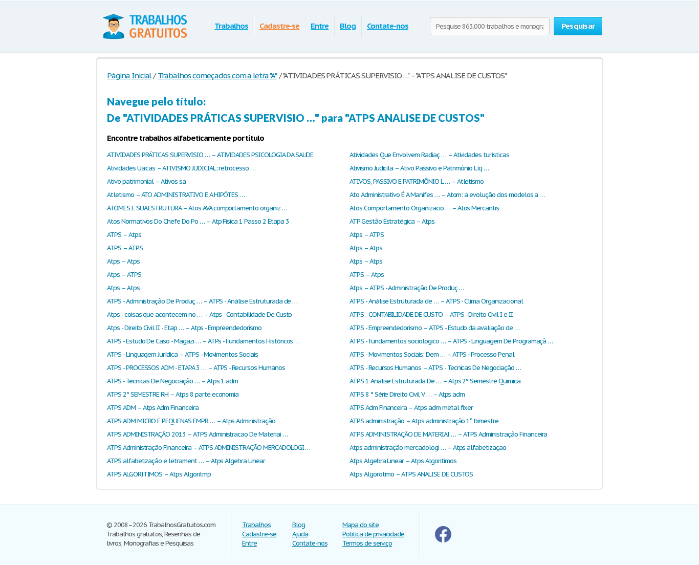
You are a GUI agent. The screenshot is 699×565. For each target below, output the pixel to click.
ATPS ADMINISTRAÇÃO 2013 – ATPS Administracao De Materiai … (197, 434)
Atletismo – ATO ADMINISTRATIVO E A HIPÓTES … (176, 194)
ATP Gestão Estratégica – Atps (392, 221)
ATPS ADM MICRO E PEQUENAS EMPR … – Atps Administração (191, 421)
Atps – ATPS (367, 234)
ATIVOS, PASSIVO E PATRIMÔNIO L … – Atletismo (417, 181)
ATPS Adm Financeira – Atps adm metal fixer (411, 407)
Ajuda (300, 534)
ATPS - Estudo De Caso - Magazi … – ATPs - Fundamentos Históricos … (203, 341)
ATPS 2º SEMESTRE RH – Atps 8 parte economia (172, 394)
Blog (348, 26)
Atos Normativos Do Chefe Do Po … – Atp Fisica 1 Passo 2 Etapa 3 (198, 221)
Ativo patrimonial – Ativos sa (146, 181)
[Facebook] (443, 540)
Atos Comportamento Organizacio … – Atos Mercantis (424, 208)
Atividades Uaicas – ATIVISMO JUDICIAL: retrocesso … (181, 168)
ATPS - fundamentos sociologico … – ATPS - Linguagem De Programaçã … (451, 341)
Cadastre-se (279, 26)
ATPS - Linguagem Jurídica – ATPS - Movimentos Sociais (182, 354)
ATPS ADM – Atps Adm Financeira (153, 407)
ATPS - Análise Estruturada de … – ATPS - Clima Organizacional (436, 301)
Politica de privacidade (373, 534)
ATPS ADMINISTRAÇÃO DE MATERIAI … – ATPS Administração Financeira (448, 434)
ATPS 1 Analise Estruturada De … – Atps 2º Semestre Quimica (435, 381)
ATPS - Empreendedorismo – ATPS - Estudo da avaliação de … (434, 327)
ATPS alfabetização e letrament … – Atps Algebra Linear (186, 461)
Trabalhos (231, 26)
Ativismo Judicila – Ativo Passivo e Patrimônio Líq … (419, 168)
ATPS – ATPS (125, 248)
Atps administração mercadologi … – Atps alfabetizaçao (428, 447)
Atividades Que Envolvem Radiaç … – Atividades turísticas (429, 154)
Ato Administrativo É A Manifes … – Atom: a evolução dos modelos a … (447, 194)
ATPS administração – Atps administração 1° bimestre (424, 421)
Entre (320, 26)
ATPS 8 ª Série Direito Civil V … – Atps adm (407, 394)
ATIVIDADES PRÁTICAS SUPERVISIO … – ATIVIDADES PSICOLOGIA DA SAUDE (210, 154)
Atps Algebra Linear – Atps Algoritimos (403, 461)
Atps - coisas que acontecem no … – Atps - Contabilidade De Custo (199, 314)
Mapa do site (360, 524)
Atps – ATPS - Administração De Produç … (407, 288)
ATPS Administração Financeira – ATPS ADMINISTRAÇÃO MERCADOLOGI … (208, 447)
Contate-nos (387, 26)
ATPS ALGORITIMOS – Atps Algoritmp (159, 474)
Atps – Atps (366, 248)
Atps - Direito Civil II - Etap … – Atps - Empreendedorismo (184, 327)
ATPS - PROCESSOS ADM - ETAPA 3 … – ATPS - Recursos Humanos (196, 367)
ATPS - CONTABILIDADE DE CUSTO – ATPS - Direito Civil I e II (431, 314)
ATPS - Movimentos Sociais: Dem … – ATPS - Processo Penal (432, 354)
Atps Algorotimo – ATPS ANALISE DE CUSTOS (411, 474)
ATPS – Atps (124, 234)
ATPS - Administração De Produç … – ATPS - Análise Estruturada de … (202, 301)
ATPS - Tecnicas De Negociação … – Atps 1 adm (172, 381)
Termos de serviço (367, 543)
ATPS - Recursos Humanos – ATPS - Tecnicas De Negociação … (435, 367)
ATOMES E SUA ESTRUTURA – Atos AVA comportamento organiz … (197, 208)
